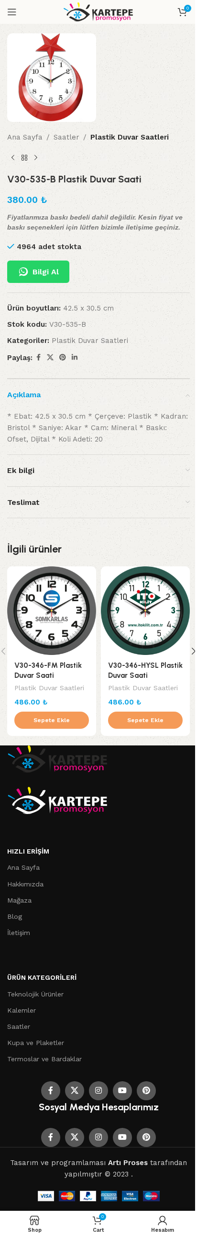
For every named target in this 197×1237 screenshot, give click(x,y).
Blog (14, 916)
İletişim (18, 932)
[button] (51, 720)
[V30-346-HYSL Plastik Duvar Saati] (145, 610)
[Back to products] (24, 158)
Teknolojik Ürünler (35, 994)
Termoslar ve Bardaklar (44, 1059)
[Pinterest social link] (62, 357)
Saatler (66, 137)
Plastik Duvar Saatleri (129, 137)
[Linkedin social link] (74, 357)
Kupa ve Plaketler (35, 1042)
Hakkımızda (25, 884)
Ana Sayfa (25, 137)
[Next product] (36, 158)
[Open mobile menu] (12, 11)
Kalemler (21, 1010)
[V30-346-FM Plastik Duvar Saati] (51, 610)
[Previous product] (13, 158)
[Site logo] (98, 11)
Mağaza (19, 900)
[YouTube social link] (122, 1090)
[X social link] (50, 357)
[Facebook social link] (38, 357)
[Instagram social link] (98, 1090)
